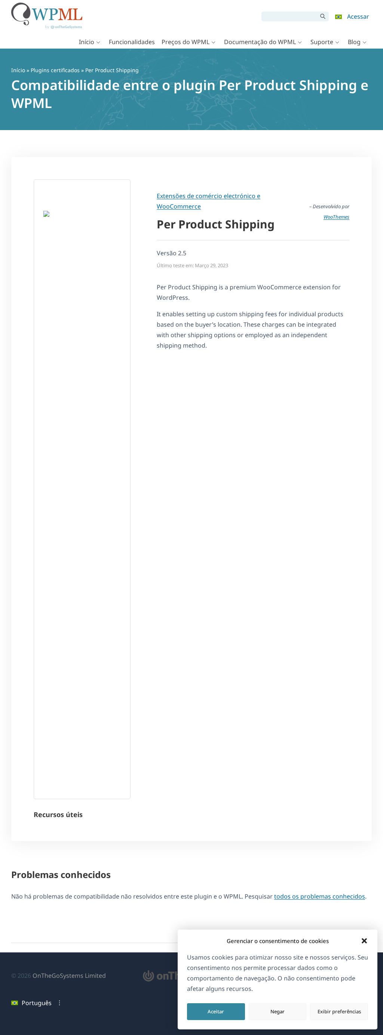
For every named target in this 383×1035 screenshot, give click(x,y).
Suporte (321, 42)
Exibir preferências (339, 1011)
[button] (364, 941)
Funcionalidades (132, 42)
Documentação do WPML (260, 42)
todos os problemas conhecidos (319, 896)
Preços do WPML (185, 42)
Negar (277, 1011)
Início (86, 42)
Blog (354, 42)
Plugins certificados (55, 70)
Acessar (358, 16)
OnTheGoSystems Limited (69, 975)
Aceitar (216, 1011)
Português (37, 1003)
